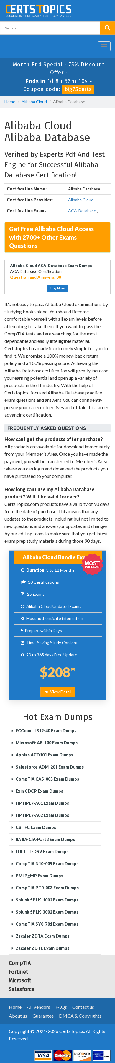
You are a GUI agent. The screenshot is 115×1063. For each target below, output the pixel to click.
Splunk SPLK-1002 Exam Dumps (46, 899)
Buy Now (57, 288)
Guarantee (43, 1015)
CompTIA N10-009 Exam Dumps (46, 863)
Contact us (83, 1007)
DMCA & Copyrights (80, 1015)
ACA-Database (82, 210)
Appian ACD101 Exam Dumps (44, 754)
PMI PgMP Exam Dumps (39, 875)
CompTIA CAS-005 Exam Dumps (47, 778)
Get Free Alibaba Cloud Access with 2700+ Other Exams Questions (51, 237)
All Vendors (38, 1007)
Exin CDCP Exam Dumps (39, 791)
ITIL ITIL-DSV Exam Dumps (41, 851)
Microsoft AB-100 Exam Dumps (46, 742)
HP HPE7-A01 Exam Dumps (42, 803)
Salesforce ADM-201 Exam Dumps (49, 766)
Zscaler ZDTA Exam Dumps (42, 936)
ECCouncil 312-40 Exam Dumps (45, 730)
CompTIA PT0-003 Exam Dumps (47, 887)
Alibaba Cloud (34, 101)
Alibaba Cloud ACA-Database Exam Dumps (51, 265)
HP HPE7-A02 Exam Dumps (42, 815)
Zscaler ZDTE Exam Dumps (42, 948)
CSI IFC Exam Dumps (35, 827)
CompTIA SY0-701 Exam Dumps (46, 924)
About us (18, 1015)
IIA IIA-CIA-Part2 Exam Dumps (45, 839)
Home (9, 101)
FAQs (61, 1007)
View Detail (59, 691)
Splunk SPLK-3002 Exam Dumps (46, 911)
